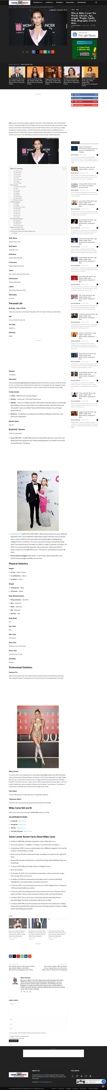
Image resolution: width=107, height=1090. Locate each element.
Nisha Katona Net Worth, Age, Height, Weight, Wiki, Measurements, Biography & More (87, 356)
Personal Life (14, 185)
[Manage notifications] (103, 1086)
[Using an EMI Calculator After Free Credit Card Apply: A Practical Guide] (74, 185)
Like (96, 94)
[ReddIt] (52, 51)
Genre (17, 177)
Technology (37, 3)
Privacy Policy (83, 1088)
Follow (95, 98)
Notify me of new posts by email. (17, 1038)
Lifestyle (49, 3)
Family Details (19, 196)
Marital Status (19, 198)
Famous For (18, 220)
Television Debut (19, 225)
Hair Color (18, 212)
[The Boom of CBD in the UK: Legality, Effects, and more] (74, 169)
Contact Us (61, 1088)
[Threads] (30, 992)
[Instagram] (77, 1076)
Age (17, 188)
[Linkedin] (49, 51)
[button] (96, 3)
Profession (18, 176)
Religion (17, 193)
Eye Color (18, 210)
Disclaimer (75, 1088)
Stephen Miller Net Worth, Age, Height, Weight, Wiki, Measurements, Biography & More (88, 260)
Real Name (18, 172)
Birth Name (19, 171)
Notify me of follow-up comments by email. (19, 1036)
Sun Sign (17, 190)
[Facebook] (33, 51)
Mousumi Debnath (75, 209)
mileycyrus (22, 824)
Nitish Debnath (76, 25)
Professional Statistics (17, 218)
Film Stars (70, 3)
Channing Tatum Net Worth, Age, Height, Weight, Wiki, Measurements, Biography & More (88, 317)
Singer (77, 9)
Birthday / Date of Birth (21, 186)
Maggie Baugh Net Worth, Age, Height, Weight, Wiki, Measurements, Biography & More (53, 81)
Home (10, 7)
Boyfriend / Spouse (18, 200)
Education (18, 194)
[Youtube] (90, 1076)
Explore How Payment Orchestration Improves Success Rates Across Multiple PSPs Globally (88, 149)
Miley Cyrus (22, 821)
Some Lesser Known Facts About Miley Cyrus (23, 231)
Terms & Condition (93, 1088)
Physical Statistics (16, 202)
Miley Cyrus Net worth (17, 227)
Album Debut (18, 222)
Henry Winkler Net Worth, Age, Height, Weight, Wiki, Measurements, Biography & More (88, 375)
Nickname (18, 174)
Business (59, 3)
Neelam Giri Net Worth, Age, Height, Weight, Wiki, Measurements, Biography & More (71, 81)
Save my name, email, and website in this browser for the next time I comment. (28, 1033)
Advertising (81, 3)
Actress (15, 7)
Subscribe (94, 105)
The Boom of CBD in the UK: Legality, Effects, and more (87, 168)
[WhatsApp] (45, 51)
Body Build (18, 208)
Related (15, 233)
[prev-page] (95, 64)
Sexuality (18, 216)
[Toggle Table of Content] (63, 168)
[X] (37, 51)
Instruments (19, 179)
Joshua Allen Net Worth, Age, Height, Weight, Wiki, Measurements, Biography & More (87, 396)
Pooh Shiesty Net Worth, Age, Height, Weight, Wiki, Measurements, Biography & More (87, 279)
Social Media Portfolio (19, 229)
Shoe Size (18, 213)
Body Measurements (20, 207)
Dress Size (18, 215)
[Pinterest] (41, 51)
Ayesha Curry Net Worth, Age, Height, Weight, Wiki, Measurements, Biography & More (35, 81)
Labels (17, 181)
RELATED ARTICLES (14, 64)
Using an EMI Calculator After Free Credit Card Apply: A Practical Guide (87, 186)
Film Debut (18, 223)
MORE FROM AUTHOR (27, 64)
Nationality (18, 183)
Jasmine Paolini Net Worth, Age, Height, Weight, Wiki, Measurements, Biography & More (88, 241)
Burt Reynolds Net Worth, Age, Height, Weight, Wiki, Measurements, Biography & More (88, 222)
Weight (17, 205)
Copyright (68, 1088)
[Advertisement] (38, 107)
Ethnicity (18, 191)
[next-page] (97, 64)
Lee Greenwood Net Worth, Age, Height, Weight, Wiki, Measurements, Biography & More (17, 81)
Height (17, 203)
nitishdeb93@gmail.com (45, 1082)
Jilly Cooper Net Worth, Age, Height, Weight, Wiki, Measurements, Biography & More (87, 298)
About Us (54, 1088)
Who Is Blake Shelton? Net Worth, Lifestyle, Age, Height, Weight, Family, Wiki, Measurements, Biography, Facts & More (22, 968)
